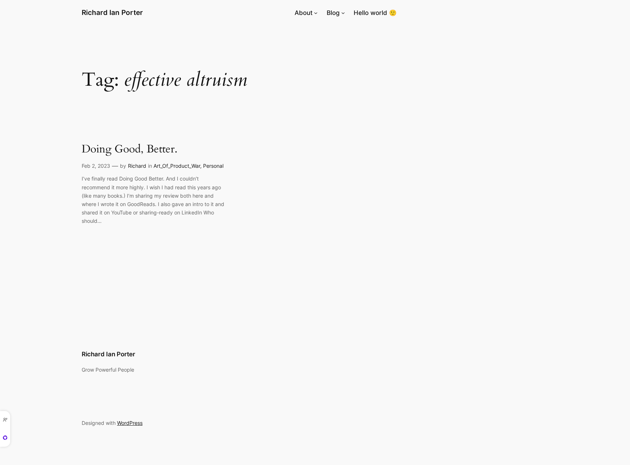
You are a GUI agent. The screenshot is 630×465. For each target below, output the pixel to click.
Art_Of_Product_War (176, 166)
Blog (333, 12)
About (303, 12)
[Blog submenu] (343, 13)
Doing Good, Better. (130, 149)
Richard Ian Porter (112, 12)
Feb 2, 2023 (96, 166)
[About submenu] (316, 13)
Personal (213, 166)
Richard (137, 166)
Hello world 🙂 (375, 12)
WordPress (130, 423)
